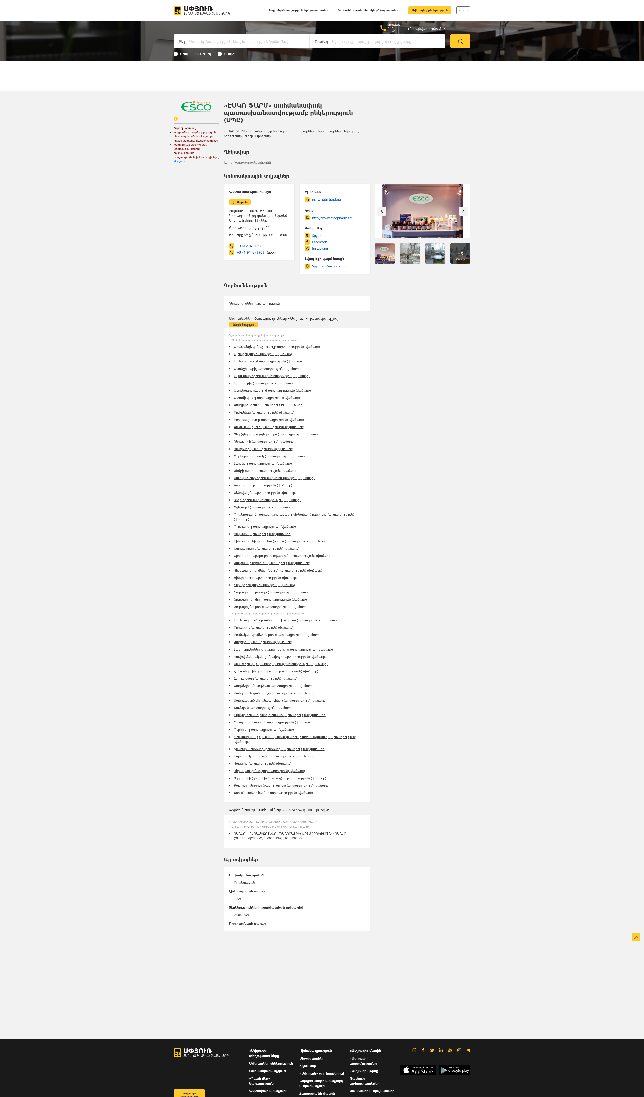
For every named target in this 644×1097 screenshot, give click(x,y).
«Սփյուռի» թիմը (364, 1070)
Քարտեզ (242, 202)
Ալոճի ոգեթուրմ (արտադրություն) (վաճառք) (268, 361)
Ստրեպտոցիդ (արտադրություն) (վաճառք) (266, 548)
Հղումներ (307, 1065)
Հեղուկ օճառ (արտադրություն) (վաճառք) (265, 678)
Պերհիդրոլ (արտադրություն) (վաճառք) (264, 729)
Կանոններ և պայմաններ (372, 1090)
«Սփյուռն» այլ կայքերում (321, 1073)
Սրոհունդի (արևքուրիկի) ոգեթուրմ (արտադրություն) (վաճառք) (282, 555)
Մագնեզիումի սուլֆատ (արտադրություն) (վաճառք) (274, 685)
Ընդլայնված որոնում (424, 29)
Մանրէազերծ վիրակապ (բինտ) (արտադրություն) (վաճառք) (280, 700)
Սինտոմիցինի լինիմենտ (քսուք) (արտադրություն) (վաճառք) (281, 541)
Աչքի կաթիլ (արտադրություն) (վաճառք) (265, 383)
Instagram (320, 248)
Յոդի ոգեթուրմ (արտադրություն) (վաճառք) (267, 500)
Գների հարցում (243, 324)
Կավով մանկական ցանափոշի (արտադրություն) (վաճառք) (280, 656)
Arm (461, 10)
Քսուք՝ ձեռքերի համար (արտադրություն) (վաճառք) (273, 792)
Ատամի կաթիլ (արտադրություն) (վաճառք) (267, 397)
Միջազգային (311, 1058)
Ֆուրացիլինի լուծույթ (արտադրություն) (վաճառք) (272, 592)
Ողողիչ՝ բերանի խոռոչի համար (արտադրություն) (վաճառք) (280, 715)
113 (391, 29)
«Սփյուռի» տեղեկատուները (264, 1053)
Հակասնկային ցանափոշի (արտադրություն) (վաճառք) (276, 671)
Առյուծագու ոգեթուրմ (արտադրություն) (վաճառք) (272, 390)
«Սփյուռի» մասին (365, 1050)
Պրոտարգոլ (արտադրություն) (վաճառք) (265, 526)
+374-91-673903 (256, 252)
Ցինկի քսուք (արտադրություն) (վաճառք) (265, 577)
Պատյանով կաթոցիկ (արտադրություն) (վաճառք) (272, 722)
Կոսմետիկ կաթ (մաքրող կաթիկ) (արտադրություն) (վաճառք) (281, 664)
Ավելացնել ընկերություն (430, 10)
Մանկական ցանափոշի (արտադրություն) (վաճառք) (274, 693)
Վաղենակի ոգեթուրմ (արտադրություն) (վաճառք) (272, 563)
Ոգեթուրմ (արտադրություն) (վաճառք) (263, 507)
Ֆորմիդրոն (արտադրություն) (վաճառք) (264, 585)
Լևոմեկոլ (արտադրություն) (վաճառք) (263, 463)
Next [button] (463, 211)
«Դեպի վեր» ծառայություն (261, 1081)
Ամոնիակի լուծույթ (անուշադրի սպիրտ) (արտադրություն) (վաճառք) (287, 620)
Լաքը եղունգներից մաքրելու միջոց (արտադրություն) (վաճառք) (283, 649)
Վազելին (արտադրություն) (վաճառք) (262, 763)
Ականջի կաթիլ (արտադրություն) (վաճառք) (267, 368)
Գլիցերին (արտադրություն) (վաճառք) (263, 642)
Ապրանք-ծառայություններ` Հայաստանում (299, 10)
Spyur (316, 235)
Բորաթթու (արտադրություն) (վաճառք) (263, 627)
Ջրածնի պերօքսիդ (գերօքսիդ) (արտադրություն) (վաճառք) (279, 749)
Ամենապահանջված (267, 1070)
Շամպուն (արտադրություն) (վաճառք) (263, 707)
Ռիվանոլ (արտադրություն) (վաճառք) (262, 534)
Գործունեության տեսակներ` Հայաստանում (369, 10)
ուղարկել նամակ (326, 199)
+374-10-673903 (250, 245)
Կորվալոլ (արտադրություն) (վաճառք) (263, 485)
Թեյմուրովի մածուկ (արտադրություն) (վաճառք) (271, 456)
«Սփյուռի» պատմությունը (363, 1061)
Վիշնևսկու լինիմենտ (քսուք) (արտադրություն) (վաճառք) (278, 570)
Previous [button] (381, 211)
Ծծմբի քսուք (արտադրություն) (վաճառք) (265, 470)
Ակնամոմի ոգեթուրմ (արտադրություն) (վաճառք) (272, 376)
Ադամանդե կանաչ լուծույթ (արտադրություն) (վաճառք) (277, 346)
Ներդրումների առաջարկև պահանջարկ (321, 1083)
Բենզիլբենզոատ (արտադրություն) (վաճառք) (268, 405)
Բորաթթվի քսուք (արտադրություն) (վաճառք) (269, 419)
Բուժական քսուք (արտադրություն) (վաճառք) (269, 427)
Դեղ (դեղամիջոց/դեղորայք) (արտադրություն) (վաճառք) (277, 434)
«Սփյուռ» (180, 161)
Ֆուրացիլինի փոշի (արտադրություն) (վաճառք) (270, 599)
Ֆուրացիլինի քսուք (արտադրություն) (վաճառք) (271, 606)
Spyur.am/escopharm (328, 266)
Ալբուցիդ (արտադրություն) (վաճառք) (263, 354)
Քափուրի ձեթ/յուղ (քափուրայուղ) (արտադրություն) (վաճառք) (282, 785)
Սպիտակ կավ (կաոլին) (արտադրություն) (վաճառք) (273, 756)
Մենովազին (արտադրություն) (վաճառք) (265, 492)
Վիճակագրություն (315, 1050)
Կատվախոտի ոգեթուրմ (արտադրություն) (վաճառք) (274, 478)
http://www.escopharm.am (332, 217)
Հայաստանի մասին (317, 1093)
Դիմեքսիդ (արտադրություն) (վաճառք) (263, 448)
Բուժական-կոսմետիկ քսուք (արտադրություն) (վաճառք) (277, 634)
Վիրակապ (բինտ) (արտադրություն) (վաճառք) (269, 770)
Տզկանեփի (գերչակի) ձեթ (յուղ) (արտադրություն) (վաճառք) (280, 778)
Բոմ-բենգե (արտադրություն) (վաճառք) (264, 412)
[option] (423, 211)
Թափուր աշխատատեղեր (364, 1081)
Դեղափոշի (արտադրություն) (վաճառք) (264, 441)
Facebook (319, 241)
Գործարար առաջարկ (268, 1090)
